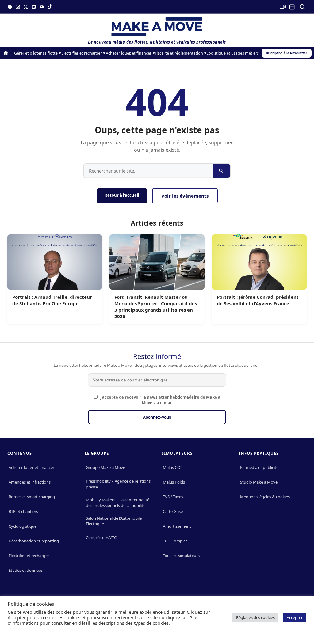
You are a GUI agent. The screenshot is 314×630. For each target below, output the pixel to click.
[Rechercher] (302, 6)
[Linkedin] (33, 6)
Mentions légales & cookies (265, 496)
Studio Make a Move (259, 482)
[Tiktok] (49, 6)
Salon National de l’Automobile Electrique (114, 520)
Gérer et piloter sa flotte (36, 53)
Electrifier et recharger (81, 53)
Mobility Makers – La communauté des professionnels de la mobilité (117, 502)
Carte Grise (173, 511)
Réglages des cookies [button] (255, 617)
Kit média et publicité (259, 467)
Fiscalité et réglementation (179, 53)
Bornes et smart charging (32, 496)
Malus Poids (174, 482)
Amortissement (177, 526)
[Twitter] (25, 6)
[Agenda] (292, 7)
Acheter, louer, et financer (128, 53)
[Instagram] (17, 6)
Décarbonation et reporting (34, 541)
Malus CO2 (172, 467)
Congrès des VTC (101, 537)
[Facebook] (9, 6)
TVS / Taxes (173, 496)
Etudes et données (26, 570)
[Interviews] (283, 7)
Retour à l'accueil (122, 195)
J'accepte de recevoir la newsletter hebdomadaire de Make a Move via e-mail (159, 399)
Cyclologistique (22, 526)
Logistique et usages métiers (232, 53)
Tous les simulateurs (181, 555)
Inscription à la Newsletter (286, 53)
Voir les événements (185, 196)
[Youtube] (41, 6)
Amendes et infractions (30, 482)
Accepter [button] (295, 617)
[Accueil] (6, 53)
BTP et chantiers (23, 511)
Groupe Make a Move (105, 467)
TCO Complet (175, 541)
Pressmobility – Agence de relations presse (118, 483)
